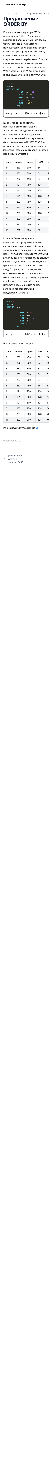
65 (37, 427)
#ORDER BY (15, 440)
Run (44, 113)
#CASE (6, 440)
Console (32, 113)
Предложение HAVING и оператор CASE (15, 459)
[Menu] (47, 4)
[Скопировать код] (45, 84)
